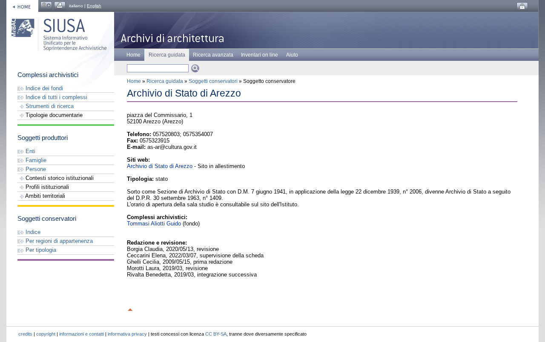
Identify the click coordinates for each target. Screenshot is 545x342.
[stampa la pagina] (60, 5)
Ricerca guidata (164, 81)
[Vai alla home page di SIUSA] (22, 5)
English (94, 5)
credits (25, 333)
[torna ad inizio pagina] (130, 308)
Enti (29, 151)
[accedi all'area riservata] (522, 6)
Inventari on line (259, 54)
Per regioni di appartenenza (58, 241)
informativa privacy (127, 333)
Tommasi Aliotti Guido (154, 223)
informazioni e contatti (81, 333)
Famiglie (35, 160)
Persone (35, 169)
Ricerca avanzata (213, 54)
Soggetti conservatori (213, 81)
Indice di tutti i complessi (55, 97)
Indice (32, 232)
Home (133, 54)
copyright (45, 333)
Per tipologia (40, 250)
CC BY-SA (216, 333)
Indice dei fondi (43, 88)
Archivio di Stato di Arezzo (159, 166)
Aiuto (292, 54)
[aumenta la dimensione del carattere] (46, 5)
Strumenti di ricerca (49, 106)
